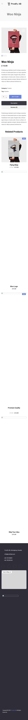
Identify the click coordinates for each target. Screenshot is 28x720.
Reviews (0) (14, 107)
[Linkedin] (3, 566)
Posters (9, 88)
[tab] (14, 103)
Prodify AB (13, 710)
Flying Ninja (14, 165)
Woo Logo (14, 286)
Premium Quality (14, 408)
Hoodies (6, 91)
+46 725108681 (8, 558)
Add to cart (15, 96)
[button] (26, 4)
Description (14, 103)
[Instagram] (9, 566)
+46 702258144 (8, 560)
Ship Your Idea (14, 532)
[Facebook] (14, 566)
